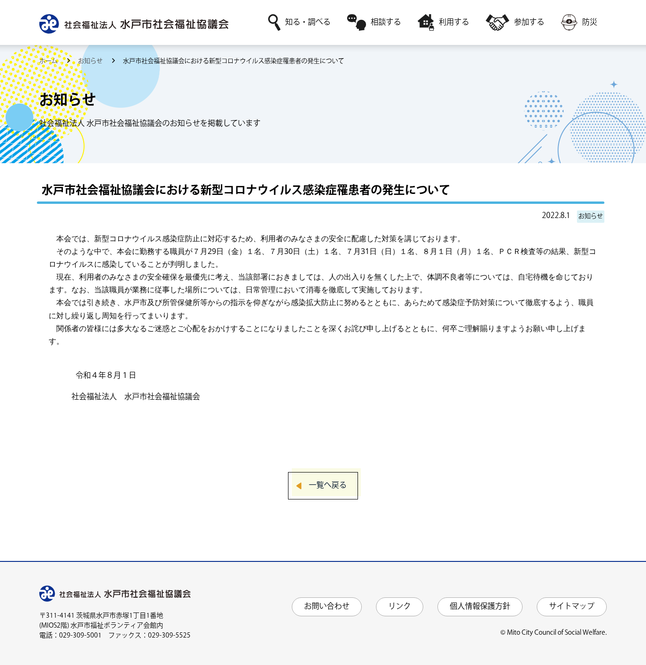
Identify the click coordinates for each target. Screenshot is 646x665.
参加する (529, 22)
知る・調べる (308, 22)
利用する (454, 22)
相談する (386, 22)
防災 (589, 22)
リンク (399, 606)
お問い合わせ (326, 606)
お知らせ (91, 61)
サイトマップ (571, 606)
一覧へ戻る (328, 485)
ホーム (49, 61)
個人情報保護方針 (480, 606)
